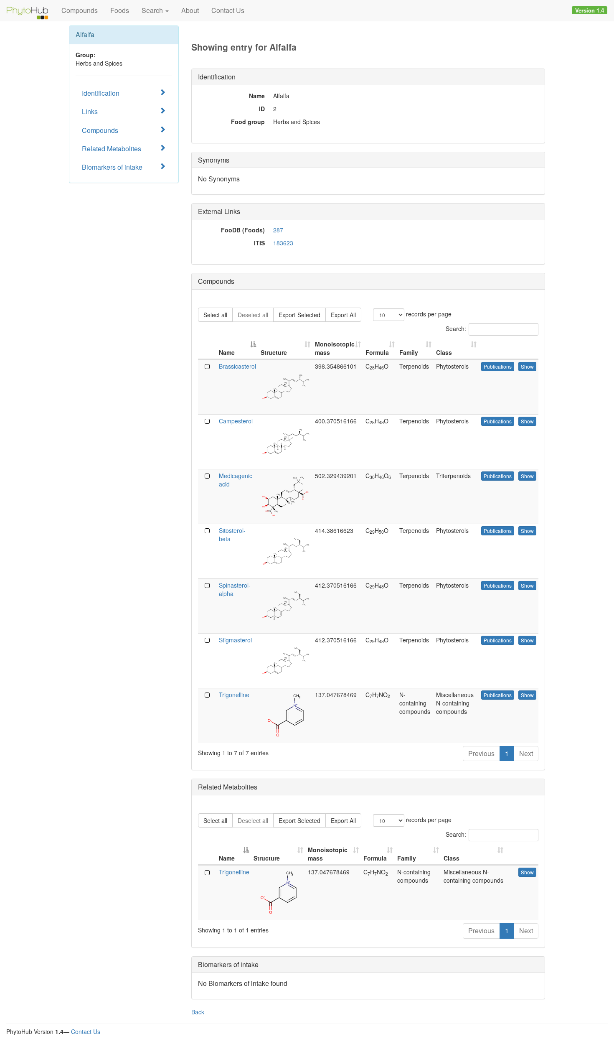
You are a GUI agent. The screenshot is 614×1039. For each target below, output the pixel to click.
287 (278, 230)
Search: (456, 328)
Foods (119, 10)
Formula (377, 352)
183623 (283, 243)
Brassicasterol (237, 366)
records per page (428, 313)
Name (227, 352)
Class (444, 352)
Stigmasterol (235, 640)
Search (153, 10)
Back (197, 1012)
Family (408, 352)
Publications (498, 366)
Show (527, 366)
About (190, 10)
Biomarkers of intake (112, 167)
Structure (274, 352)
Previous (481, 753)
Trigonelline (234, 694)
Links (90, 111)
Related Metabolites (111, 148)
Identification (100, 93)
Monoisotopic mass (335, 348)
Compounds (79, 10)
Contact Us (227, 10)
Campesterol (236, 421)
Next (526, 753)
